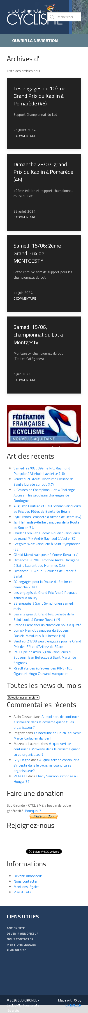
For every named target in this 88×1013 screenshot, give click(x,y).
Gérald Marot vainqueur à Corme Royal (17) (46, 554)
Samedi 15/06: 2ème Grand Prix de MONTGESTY (37, 253)
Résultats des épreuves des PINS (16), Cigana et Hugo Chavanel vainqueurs (43, 670)
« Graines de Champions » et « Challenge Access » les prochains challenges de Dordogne (44, 495)
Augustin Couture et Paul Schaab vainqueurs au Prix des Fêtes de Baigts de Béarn (47, 508)
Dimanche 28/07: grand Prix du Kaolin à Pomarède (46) (43, 171)
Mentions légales (26, 886)
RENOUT (20, 776)
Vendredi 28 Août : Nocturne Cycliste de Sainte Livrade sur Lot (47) (44, 481)
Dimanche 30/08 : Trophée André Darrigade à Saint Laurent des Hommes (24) (46, 562)
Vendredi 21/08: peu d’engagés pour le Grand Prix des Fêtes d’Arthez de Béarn (47, 643)
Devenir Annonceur (28, 876)
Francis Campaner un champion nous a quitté (47, 625)
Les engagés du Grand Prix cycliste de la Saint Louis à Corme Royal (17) (44, 616)
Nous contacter (25, 881)
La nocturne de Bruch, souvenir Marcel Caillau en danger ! (47, 735)
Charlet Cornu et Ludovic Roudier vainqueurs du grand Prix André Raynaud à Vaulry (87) (47, 535)
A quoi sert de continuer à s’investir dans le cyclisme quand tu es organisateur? (46, 722)
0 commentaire (25, 135)
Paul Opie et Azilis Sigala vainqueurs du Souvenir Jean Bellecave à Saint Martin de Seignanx (45, 657)
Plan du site (22, 892)
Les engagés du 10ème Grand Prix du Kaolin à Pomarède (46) (39, 95)
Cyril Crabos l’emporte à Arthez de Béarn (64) (47, 516)
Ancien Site (16, 928)
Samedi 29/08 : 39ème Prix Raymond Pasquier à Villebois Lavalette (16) (42, 470)
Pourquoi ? (33, 810)
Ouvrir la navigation (34, 40)
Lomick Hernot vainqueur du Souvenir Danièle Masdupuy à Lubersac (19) (42, 633)
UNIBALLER (73, 1005)
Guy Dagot (22, 760)
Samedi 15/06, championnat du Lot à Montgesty (38, 334)
